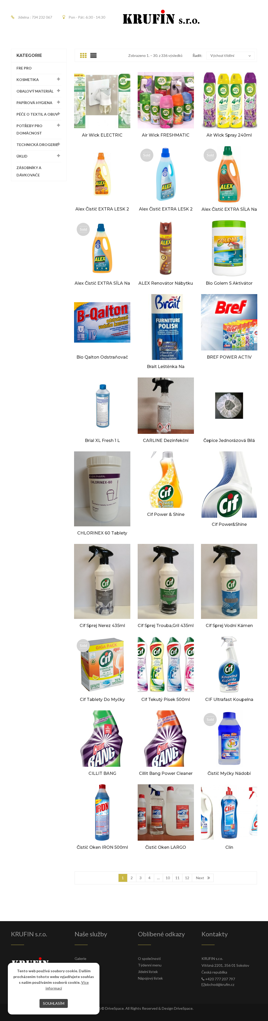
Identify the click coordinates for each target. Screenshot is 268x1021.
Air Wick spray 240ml (229, 135)
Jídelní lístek (148, 971)
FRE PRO (24, 68)
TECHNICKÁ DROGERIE (37, 144)
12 (187, 878)
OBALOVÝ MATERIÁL (34, 91)
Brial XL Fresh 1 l (102, 440)
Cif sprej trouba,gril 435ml (166, 625)
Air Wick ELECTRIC (102, 135)
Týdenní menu (149, 965)
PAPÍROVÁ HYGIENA (34, 102)
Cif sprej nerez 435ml (102, 625)
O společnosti (149, 958)
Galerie (80, 958)
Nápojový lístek (150, 978)
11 (177, 878)
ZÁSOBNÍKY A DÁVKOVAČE (28, 171)
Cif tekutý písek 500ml (165, 699)
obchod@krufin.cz (219, 984)
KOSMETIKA (27, 79)
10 (168, 878)
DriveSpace (114, 1008)
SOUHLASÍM (53, 1003)
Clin (229, 847)
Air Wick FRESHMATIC (165, 135)
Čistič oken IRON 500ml (102, 847)
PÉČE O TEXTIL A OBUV (37, 114)
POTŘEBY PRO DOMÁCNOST (29, 129)
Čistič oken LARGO (165, 847)
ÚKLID (21, 156)
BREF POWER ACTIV (229, 357)
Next (200, 878)
